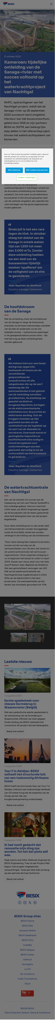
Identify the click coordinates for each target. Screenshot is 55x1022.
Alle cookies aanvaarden (37, 170)
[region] (27, 166)
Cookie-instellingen (27, 177)
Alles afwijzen (14, 170)
